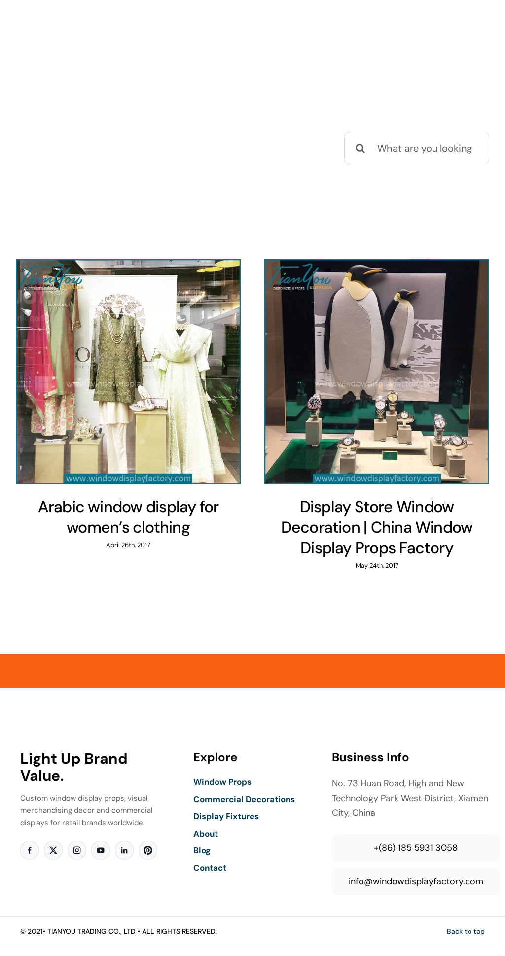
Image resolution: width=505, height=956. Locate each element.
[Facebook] (29, 850)
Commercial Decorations (244, 799)
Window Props (222, 781)
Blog (202, 850)
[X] (53, 850)
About (205, 833)
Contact (209, 867)
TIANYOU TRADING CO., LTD (91, 931)
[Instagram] (77, 850)
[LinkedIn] (124, 850)
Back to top (466, 931)
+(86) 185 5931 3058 (416, 848)
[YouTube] (100, 850)
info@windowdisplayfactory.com (416, 881)
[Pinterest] (148, 850)
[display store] (128, 371)
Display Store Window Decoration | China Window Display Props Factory (377, 527)
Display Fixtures (226, 816)
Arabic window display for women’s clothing (128, 517)
